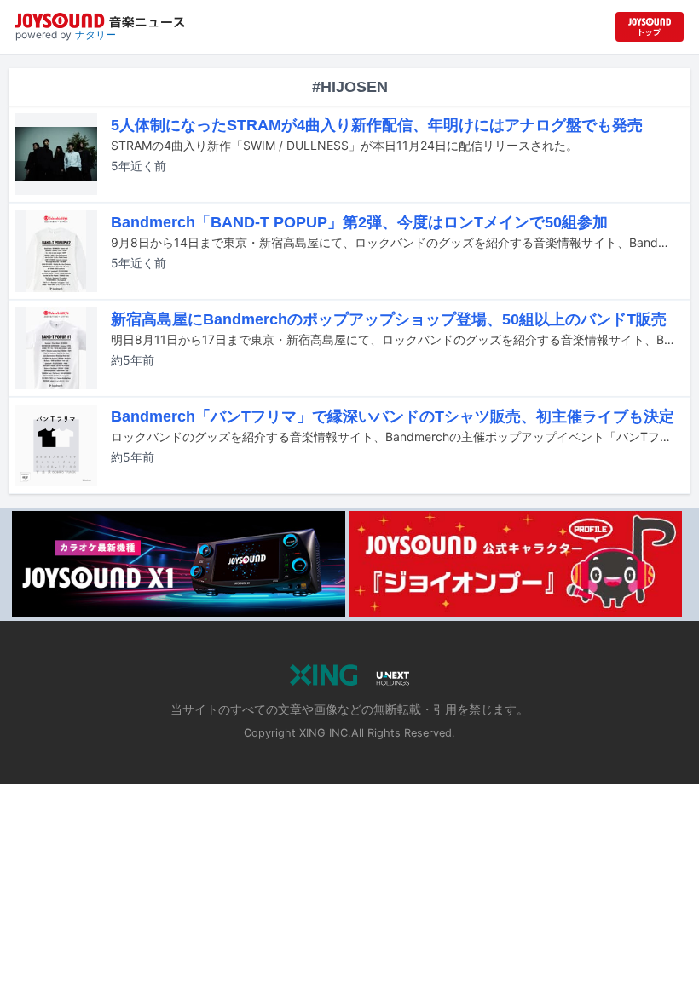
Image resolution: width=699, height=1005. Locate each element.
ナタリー (95, 34)
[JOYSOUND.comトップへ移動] (649, 27)
